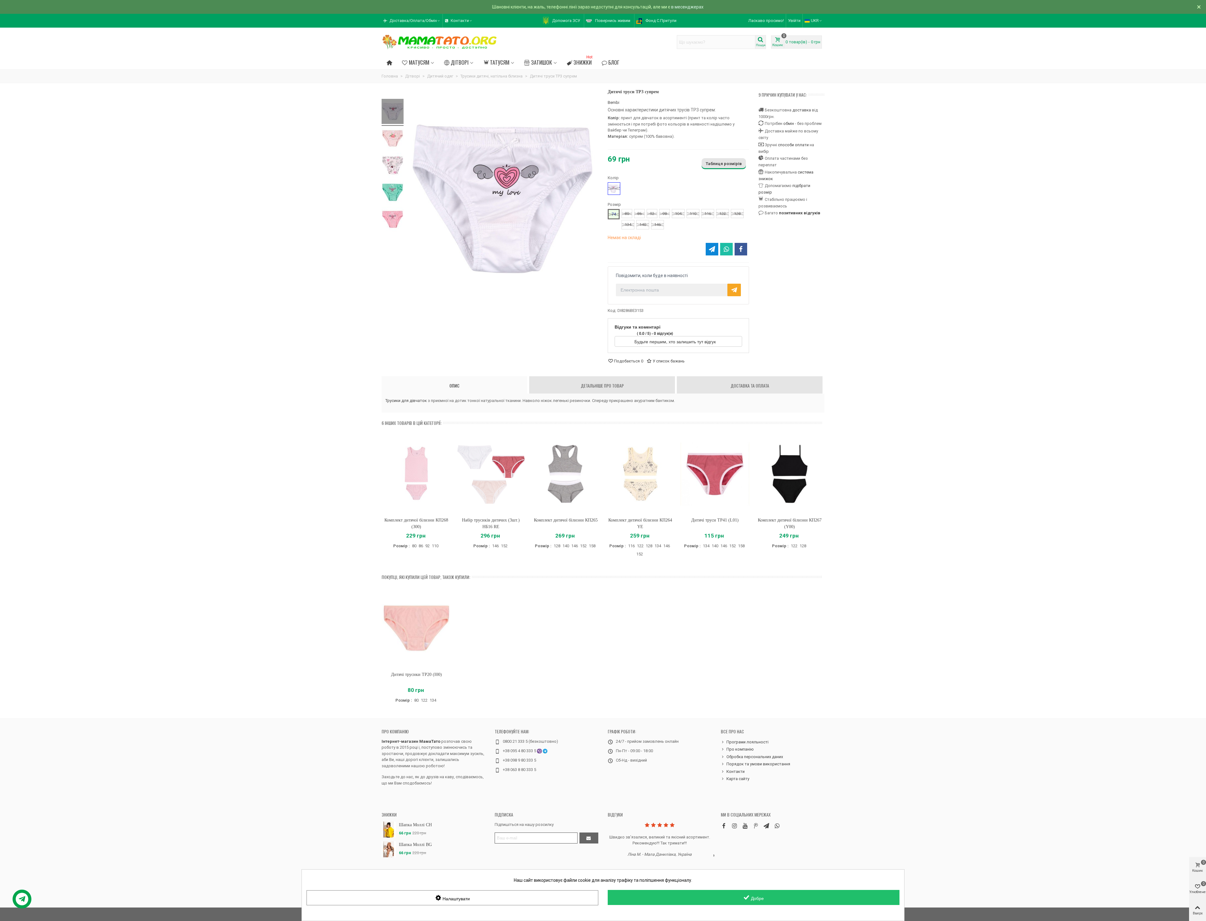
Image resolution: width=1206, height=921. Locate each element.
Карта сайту (737, 778)
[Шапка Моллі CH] (389, 830)
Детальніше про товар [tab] (602, 385)
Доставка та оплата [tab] (750, 385)
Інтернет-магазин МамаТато (411, 741)
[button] (412, 21)
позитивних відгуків (799, 213)
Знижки (582, 61)
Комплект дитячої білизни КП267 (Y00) (790, 523)
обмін (788, 123)
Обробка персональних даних (754, 756)
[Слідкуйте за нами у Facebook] (723, 826)
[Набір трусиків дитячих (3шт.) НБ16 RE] (491, 474)
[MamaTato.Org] (440, 42)
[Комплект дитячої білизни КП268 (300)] (416, 474)
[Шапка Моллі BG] (389, 849)
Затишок (541, 62)
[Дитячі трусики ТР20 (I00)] (416, 628)
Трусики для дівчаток (406, 400)
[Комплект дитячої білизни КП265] (565, 474)
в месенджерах (687, 6)
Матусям (419, 62)
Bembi (613, 102)
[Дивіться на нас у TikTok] (755, 826)
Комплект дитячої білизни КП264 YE (640, 523)
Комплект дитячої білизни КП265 (566, 520)
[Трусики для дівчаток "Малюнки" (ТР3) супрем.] (393, 112)
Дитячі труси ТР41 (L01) (715, 520)
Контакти (735, 771)
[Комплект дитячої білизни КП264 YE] (640, 474)
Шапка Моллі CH (415, 824)
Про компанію (395, 731)
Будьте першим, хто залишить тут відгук (675, 341)
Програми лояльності (747, 742)
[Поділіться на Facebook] (741, 249)
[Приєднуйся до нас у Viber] (777, 826)
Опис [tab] (454, 385)
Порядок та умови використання (758, 764)
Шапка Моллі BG (415, 844)
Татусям (499, 62)
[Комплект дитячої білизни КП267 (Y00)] (789, 474)
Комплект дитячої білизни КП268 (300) (416, 523)
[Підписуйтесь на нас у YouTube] (745, 826)
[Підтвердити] (588, 838)
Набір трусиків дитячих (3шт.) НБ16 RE (491, 523)
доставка (801, 110)
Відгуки (615, 814)
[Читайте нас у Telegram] (766, 826)
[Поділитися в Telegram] (712, 249)
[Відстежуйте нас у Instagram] (734, 826)
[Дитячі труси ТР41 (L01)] (715, 474)
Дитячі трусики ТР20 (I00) (416, 674)
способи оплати (793, 144)
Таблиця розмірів (724, 163)
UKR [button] (815, 20)
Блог (613, 62)
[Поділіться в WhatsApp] (726, 249)
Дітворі (460, 62)
